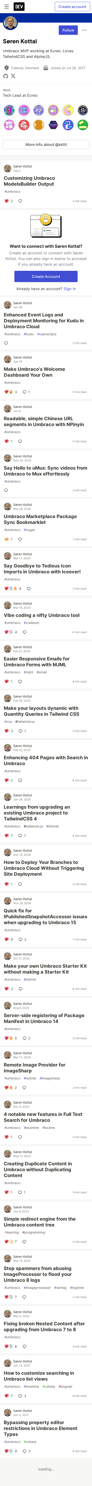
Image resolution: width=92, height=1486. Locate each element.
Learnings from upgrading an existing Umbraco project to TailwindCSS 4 (37, 813)
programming (33, 1232)
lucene (48, 1128)
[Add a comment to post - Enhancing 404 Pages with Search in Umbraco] (21, 780)
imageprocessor (37, 1288)
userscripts (46, 334)
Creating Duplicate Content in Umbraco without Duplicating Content (38, 1169)
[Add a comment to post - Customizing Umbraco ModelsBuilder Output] (21, 201)
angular (65, 1386)
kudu (29, 334)
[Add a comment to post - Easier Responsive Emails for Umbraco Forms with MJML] (21, 681)
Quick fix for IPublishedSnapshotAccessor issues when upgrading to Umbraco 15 (45, 916)
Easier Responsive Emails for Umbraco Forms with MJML (37, 661)
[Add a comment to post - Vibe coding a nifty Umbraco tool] (25, 632)
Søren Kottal (22, 166)
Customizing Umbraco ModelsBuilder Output (29, 181)
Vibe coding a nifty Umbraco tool (41, 615)
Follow (68, 30)
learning (11, 1232)
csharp (48, 1386)
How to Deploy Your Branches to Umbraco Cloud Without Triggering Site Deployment (44, 868)
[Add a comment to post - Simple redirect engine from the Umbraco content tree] (25, 1242)
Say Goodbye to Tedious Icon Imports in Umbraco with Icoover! (42, 569)
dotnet (52, 826)
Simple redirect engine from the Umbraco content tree (40, 1222)
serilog (60, 1288)
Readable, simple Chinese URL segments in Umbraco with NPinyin (44, 421)
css (8, 721)
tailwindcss (24, 721)
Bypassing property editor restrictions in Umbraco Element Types (40, 1428)
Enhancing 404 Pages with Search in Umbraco (46, 760)
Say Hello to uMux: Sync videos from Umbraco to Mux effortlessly (45, 471)
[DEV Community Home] (19, 6)
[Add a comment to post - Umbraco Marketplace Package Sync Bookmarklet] (21, 539)
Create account (72, 6)
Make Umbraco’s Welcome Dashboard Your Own (34, 372)
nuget (29, 530)
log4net (77, 1288)
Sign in (70, 288)
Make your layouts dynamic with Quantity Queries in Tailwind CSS (41, 711)
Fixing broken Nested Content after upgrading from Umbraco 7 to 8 (44, 1326)
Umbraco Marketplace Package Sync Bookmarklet (40, 519)
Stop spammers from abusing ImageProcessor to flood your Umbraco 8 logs (38, 1274)
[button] (9, 110)
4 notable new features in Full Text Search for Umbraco (43, 1117)
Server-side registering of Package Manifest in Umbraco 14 (44, 1018)
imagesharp (50, 1078)
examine (31, 1128)
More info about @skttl (46, 144)
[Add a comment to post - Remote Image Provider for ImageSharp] (25, 1087)
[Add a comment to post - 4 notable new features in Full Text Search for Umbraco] (21, 1137)
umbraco (12, 191)
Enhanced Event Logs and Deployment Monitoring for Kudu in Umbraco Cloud (44, 320)
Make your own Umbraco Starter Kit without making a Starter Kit (45, 969)
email (42, 672)
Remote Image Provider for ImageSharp (34, 1068)
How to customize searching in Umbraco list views (39, 1376)
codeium (31, 623)
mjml (28, 672)
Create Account (46, 276)
